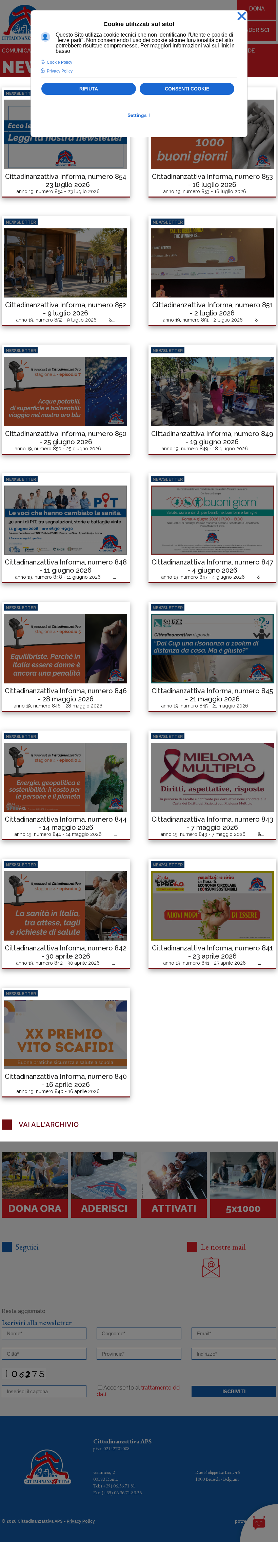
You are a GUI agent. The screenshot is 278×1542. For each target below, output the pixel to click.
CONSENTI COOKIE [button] (187, 88)
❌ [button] (241, 16)
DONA (257, 8)
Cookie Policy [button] (59, 62)
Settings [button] (139, 115)
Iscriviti (233, 1392)
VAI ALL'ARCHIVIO (49, 1124)
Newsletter (21, 93)
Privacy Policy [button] (60, 71)
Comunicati (19, 50)
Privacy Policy (81, 1521)
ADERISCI (257, 30)
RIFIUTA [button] (88, 88)
